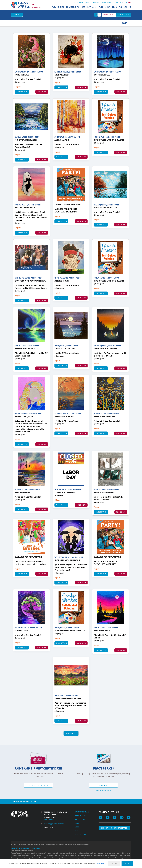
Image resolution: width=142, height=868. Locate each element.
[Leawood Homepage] (20, 5)
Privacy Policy (25, 848)
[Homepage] (26, 814)
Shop (107, 7)
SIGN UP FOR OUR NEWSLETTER (114, 828)
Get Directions (49, 820)
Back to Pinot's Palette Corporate (25, 801)
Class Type (17, 15)
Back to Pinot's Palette (82, 2)
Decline (114, 863)
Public (108, 15)
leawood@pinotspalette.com (54, 824)
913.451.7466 (48, 828)
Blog (114, 7)
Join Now (103, 785)
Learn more (100, 863)
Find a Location (106, 2)
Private (123, 15)
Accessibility (35, 848)
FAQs (101, 7)
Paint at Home (125, 7)
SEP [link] (124, 23)
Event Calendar (82, 812)
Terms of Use (15, 848)
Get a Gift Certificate (38, 785)
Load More (71, 733)
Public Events (58, 7)
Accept (127, 863)
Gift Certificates (89, 7)
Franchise (96, 2)
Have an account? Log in (103, 790)
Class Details (22, 92)
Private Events (72, 7)
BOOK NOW (41, 92)
